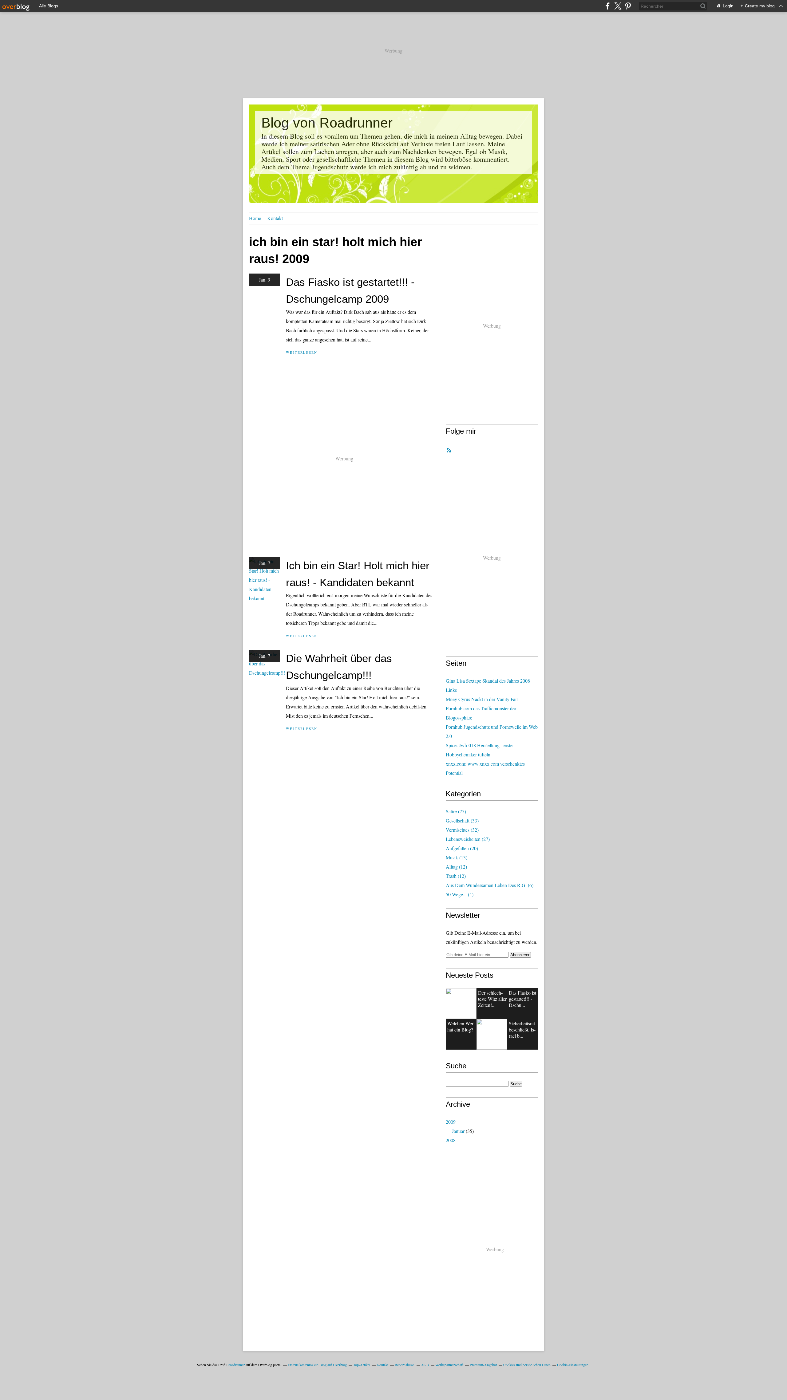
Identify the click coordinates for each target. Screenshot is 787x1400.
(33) (462, 820)
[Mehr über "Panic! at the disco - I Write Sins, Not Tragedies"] (492, 1034)
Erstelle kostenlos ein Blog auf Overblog (317, 1364)
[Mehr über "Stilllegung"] (461, 1003)
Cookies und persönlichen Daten (527, 1364)
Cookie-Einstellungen (572, 1364)
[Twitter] (618, 6)
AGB (425, 1364)
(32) (462, 829)
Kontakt (275, 218)
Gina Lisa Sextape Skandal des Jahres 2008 (488, 680)
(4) (459, 894)
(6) (489, 885)
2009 (451, 1121)
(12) (456, 866)
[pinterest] (628, 6)
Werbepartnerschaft (449, 1364)
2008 (451, 1140)
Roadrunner (236, 1364)
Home (255, 218)
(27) (468, 839)
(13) (456, 857)
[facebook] (607, 6)
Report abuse (405, 1364)
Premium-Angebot (483, 1364)
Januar (458, 1131)
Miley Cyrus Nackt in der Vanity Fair (482, 699)
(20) (462, 848)
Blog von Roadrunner (327, 123)
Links (451, 690)
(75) (456, 811)
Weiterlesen (302, 352)
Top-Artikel (361, 1364)
